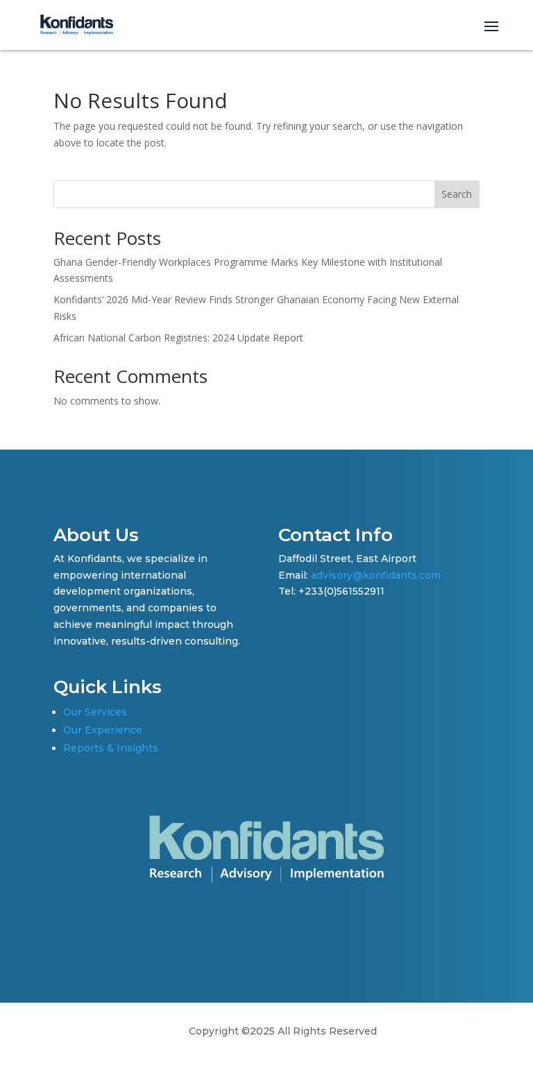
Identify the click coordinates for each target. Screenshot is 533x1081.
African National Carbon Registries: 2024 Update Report (178, 337)
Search (456, 194)
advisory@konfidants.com (376, 575)
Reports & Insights (110, 748)
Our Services (95, 712)
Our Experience (102, 730)
